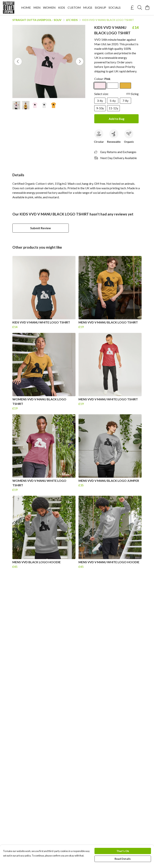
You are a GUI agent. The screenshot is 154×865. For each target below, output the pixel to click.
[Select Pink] (100, 86)
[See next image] (79, 61)
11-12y (113, 108)
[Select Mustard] (125, 86)
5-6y (113, 100)
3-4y (100, 100)
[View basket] (147, 7)
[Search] (139, 7)
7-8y (125, 100)
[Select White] (112, 86)
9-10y (100, 108)
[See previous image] (18, 61)
